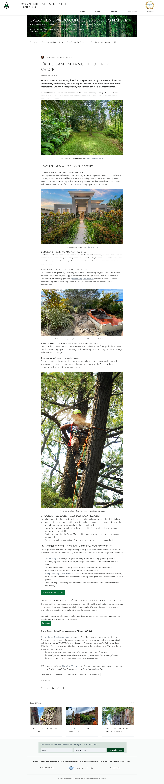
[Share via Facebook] (42, 688)
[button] (132, 42)
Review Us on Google (84, 768)
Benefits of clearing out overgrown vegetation (116, 730)
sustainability (72, 675)
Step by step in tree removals (79, 730)
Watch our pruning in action (44, 730)
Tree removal (59, 675)
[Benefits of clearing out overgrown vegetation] (118, 716)
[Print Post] (64, 688)
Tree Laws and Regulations (52, 42)
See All (132, 703)
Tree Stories (45, 680)
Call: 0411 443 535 (47, 768)
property (83, 675)
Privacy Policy (115, 768)
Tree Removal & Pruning (76, 42)
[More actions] (122, 57)
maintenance (94, 675)
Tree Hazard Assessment (100, 42)
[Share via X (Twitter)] (47, 688)
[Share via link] (58, 688)
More (116, 42)
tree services (46, 675)
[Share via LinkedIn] (53, 688)
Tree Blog (33, 42)
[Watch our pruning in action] (46, 716)
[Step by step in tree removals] (82, 716)
